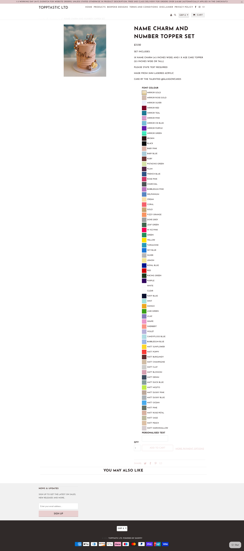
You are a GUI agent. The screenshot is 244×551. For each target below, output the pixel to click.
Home (88, 7)
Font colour (150, 88)
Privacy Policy (184, 7)
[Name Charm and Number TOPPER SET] (84, 50)
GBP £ (122, 528)
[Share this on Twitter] (144, 463)
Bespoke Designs (117, 7)
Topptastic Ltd (115, 538)
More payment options (190, 449)
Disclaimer (166, 7)
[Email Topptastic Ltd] (203, 7)
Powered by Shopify (132, 538)
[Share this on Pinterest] (155, 463)
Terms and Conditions (143, 7)
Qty (136, 442)
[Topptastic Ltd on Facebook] (196, 7)
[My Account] (171, 16)
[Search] (175, 16)
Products (100, 7)
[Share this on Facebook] (150, 463)
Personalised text (153, 433)
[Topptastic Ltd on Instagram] (200, 7)
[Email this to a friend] (160, 463)
